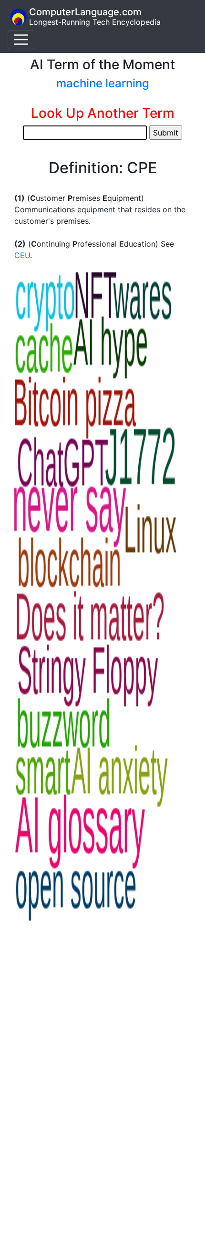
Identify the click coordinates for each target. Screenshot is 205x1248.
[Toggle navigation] (21, 39)
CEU (22, 255)
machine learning (102, 83)
